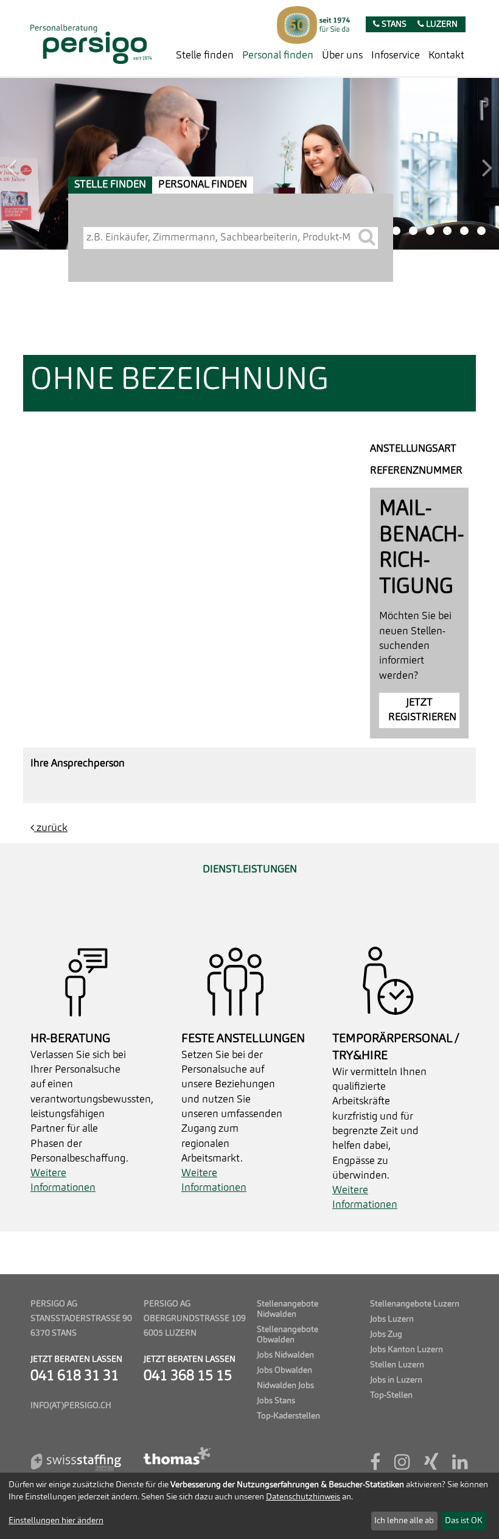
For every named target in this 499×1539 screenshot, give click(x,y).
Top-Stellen (391, 1396)
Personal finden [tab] (202, 185)
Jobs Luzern (392, 1319)
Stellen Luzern (397, 1365)
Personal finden (277, 56)
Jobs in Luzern (396, 1380)
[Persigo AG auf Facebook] (375, 1466)
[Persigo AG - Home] (91, 38)
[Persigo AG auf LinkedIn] (460, 1466)
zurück (51, 828)
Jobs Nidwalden (285, 1355)
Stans (393, 25)
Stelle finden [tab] (110, 185)
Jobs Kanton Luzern (406, 1350)
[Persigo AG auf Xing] (431, 1466)
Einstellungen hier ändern (56, 1520)
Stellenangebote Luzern (414, 1304)
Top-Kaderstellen (288, 1416)
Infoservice (395, 56)
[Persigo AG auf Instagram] (402, 1466)
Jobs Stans (276, 1401)
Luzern (441, 25)
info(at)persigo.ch (70, 1406)
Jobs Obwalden (284, 1371)
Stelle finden (205, 56)
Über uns (342, 56)
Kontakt (446, 56)
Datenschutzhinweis (303, 1497)
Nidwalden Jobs (285, 1386)
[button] (37, 164)
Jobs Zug (386, 1335)
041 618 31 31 (74, 1376)
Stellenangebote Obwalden (287, 1335)
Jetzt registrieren (422, 710)
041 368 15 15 (188, 1376)
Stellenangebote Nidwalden (287, 1309)
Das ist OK (464, 1520)
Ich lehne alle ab (404, 1520)
